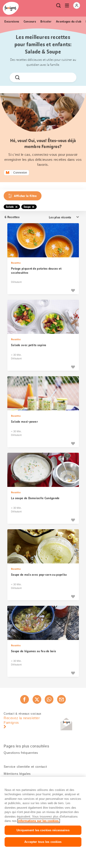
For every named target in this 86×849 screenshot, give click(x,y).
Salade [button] (10, 207)
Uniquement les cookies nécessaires (43, 830)
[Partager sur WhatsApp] (49, 699)
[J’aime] (73, 290)
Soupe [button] (27, 207)
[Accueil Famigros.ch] (11, 8)
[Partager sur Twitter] (37, 699)
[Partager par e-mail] (61, 699)
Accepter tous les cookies (42, 842)
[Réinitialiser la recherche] (69, 77)
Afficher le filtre (25, 196)
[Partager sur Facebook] (24, 699)
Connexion (20, 172)
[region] (43, 813)
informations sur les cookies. (38, 821)
